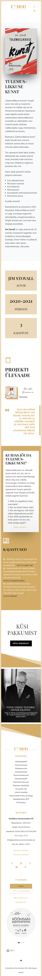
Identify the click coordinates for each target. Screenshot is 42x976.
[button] (18, 942)
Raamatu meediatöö (21, 785)
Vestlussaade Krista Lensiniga (21, 795)
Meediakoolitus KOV (21, 799)
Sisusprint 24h (21, 789)
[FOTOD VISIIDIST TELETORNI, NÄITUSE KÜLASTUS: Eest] (21, 695)
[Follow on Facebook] (12, 863)
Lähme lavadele (21, 792)
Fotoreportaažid (21, 778)
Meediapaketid (21, 761)
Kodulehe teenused (21, 782)
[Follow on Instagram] (21, 863)
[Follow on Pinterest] (25, 867)
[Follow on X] (30, 863)
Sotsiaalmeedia (21, 772)
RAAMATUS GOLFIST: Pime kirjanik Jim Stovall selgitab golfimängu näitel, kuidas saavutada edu (20, 562)
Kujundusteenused (21, 775)
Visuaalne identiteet (21, 854)
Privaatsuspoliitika (21, 850)
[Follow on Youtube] (16, 867)
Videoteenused (21, 768)
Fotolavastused (21, 765)
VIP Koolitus (21, 802)
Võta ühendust (21, 643)
